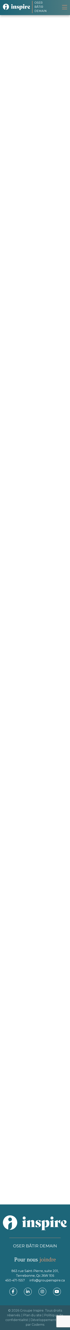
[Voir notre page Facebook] (13, 1291)
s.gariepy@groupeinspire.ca (30, 567)
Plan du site (32, 1315)
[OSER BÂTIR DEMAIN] (17, 7)
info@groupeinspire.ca (47, 1280)
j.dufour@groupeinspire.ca (30, 1072)
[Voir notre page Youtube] (57, 1291)
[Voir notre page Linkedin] (12, 574)
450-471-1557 (15, 1280)
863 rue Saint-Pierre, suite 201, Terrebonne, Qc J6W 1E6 (35, 1273)
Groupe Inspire (32, 1310)
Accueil (23, 50)
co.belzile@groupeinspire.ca (31, 755)
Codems (38, 1324)
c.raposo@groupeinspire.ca (30, 948)
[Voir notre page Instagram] (42, 1291)
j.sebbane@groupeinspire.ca (31, 387)
